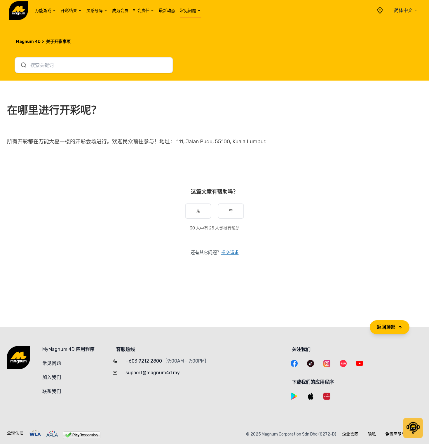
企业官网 (350, 434)
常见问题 (188, 10)
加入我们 (51, 377)
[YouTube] (359, 363)
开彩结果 (69, 10)
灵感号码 (94, 10)
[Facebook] (294, 363)
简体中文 (403, 10)
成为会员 (120, 10)
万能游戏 (43, 10)
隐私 (372, 434)
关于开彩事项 (58, 41)
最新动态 (167, 10)
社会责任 (141, 10)
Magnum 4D (28, 41)
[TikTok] (310, 363)
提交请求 (230, 252)
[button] (413, 428)
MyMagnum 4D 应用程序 (68, 349)
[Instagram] (327, 363)
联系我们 (51, 391)
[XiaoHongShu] (343, 363)
